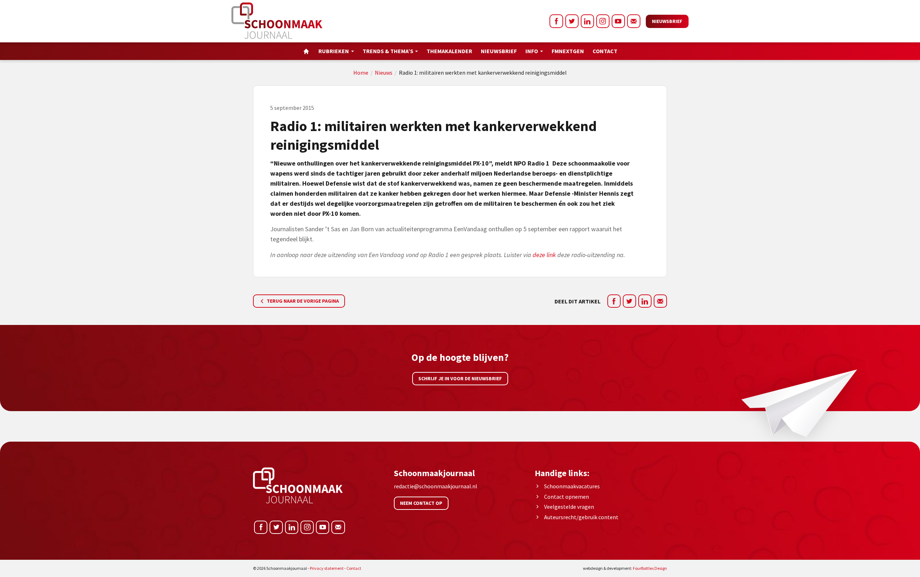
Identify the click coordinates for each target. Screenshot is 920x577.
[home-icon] (306, 51)
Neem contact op (421, 503)
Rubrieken (333, 51)
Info (531, 51)
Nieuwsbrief (667, 21)
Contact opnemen (566, 496)
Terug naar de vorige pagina (302, 301)
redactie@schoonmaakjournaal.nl (435, 486)
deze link (545, 255)
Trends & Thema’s (388, 51)
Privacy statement (327, 568)
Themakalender (449, 51)
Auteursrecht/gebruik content (581, 517)
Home (360, 72)
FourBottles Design (625, 568)
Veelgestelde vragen (569, 506)
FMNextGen (568, 51)
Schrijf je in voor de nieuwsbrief (460, 378)
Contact (605, 51)
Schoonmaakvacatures (572, 486)
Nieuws (383, 72)
